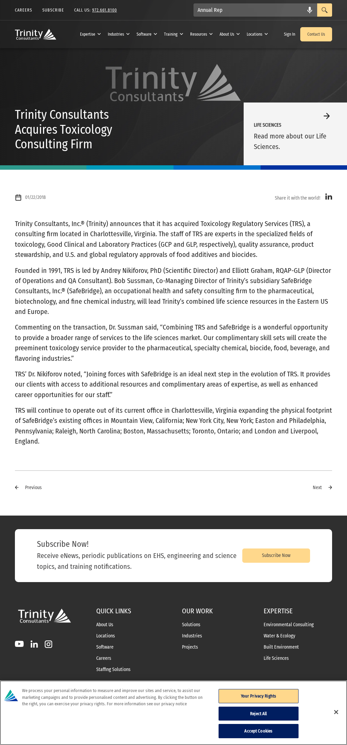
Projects (190, 647)
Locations (254, 34)
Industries (116, 34)
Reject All (258, 713)
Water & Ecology (279, 636)
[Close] (336, 712)
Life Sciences (276, 658)
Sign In (289, 34)
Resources (198, 34)
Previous (33, 487)
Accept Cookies (258, 730)
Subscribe (53, 10)
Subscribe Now (276, 555)
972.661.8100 (104, 10)
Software (144, 34)
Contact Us (316, 34)
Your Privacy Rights (258, 696)
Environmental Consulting (289, 624)
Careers (103, 658)
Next (317, 487)
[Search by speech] (310, 10)
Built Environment (281, 647)
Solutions (191, 624)
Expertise (87, 34)
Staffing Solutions (113, 669)
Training (171, 34)
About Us (227, 34)
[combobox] (255, 10)
